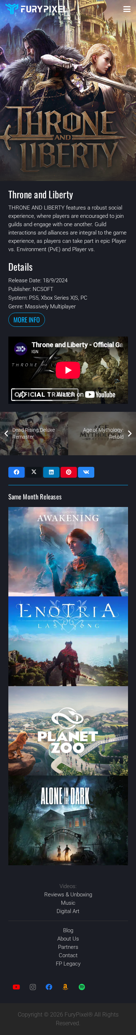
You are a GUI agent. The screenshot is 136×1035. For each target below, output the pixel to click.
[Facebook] (49, 987)
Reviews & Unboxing (68, 894)
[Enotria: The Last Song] (68, 641)
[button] (127, 9)
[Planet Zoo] (68, 731)
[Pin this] (69, 472)
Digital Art (68, 911)
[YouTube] (16, 987)
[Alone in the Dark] (68, 820)
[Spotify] (82, 987)
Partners (68, 947)
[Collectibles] (65, 987)
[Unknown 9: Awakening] (68, 552)
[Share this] (16, 472)
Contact (68, 955)
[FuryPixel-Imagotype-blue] (36, 9)
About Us (68, 938)
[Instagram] (33, 987)
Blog (68, 930)
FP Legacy (68, 963)
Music (68, 903)
